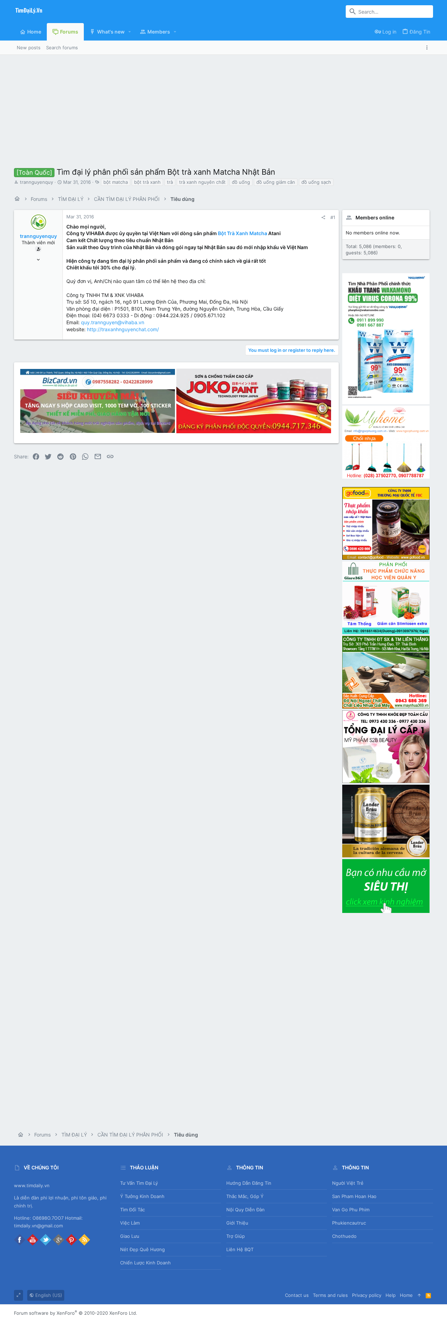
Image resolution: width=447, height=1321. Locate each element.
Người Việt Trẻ (348, 1183)
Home (406, 1295)
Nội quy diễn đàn (245, 1209)
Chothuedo (344, 1236)
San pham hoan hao (354, 1196)
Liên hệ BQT (240, 1249)
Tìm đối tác (132, 1209)
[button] (129, 32)
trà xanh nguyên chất (202, 182)
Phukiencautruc (349, 1223)
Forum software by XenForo (75, 1313)
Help (391, 1295)
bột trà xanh (147, 182)
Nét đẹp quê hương (142, 1249)
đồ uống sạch (316, 182)
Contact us (297, 1295)
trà (170, 182)
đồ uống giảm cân (275, 182)
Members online (375, 217)
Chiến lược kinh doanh (145, 1262)
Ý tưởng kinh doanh (142, 1196)
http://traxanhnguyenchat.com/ (123, 329)
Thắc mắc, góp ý (245, 1196)
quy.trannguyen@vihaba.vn (112, 322)
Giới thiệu (237, 1223)
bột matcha (115, 182)
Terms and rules (330, 1295)
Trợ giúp (235, 1236)
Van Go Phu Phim (350, 1209)
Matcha (258, 233)
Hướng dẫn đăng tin (248, 1183)
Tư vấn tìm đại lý (139, 1183)
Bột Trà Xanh (233, 233)
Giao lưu (129, 1236)
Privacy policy (366, 1295)
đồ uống (241, 182)
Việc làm (130, 1223)
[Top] (419, 1295)
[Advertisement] (223, 107)
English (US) (48, 1295)
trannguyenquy (36, 182)
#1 (332, 217)
